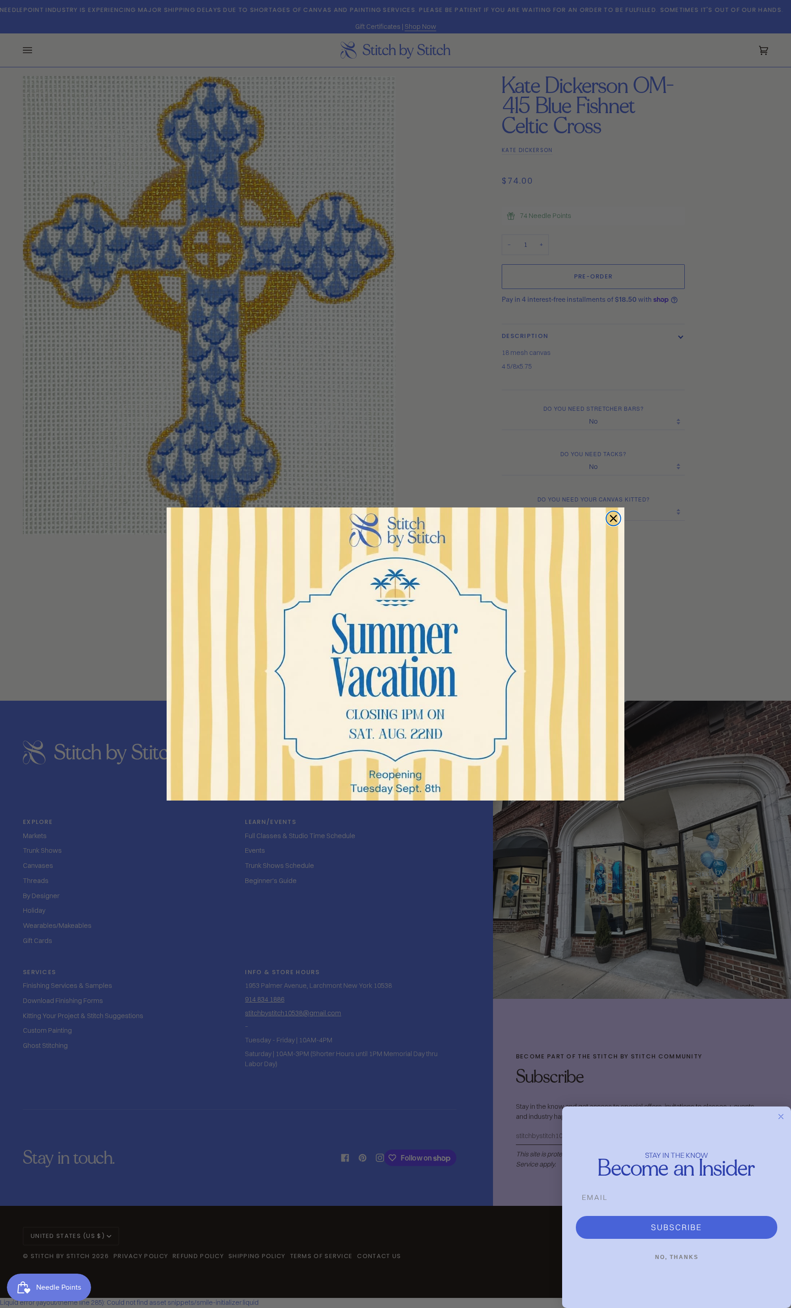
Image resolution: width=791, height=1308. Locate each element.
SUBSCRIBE (676, 1227)
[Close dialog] (613, 518)
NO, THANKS (677, 1257)
